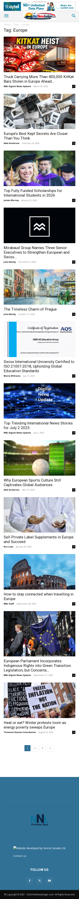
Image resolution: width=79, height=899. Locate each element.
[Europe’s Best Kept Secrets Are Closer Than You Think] (39, 111)
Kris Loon (8, 546)
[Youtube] (49, 880)
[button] (6, 16)
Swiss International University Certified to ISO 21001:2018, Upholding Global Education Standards (39, 366)
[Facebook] (29, 880)
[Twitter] (39, 880)
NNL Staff (9, 603)
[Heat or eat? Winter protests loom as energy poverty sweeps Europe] (39, 700)
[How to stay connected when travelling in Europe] (39, 572)
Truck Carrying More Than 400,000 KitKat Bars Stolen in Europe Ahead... (39, 79)
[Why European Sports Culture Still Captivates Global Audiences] (39, 458)
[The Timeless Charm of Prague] (39, 287)
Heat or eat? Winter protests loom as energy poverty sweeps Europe (35, 724)
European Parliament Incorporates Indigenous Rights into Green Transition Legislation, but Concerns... (37, 665)
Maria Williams (12, 375)
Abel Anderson (11, 143)
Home (7, 24)
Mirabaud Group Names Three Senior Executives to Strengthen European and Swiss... (37, 252)
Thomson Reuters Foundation (20, 732)
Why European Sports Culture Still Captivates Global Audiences (32, 482)
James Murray (11, 200)
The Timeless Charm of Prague (30, 309)
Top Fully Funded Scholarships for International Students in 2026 (33, 193)
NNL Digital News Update (17, 86)
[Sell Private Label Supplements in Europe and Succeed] (39, 515)
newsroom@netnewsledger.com (46, 856)
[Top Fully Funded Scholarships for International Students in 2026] (39, 168)
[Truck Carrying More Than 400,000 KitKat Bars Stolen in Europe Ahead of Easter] (39, 54)
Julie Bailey (10, 261)
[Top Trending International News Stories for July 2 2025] (39, 401)
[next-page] (50, 748)
